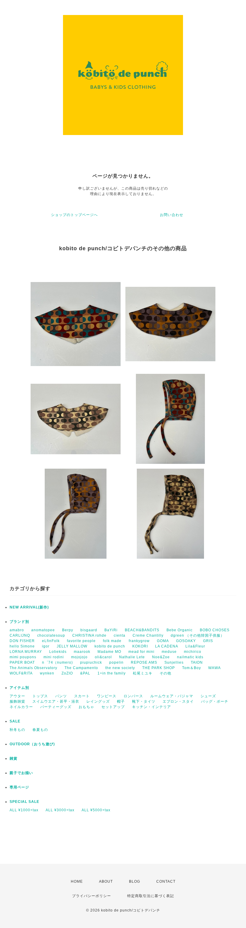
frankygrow (139, 641)
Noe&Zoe (161, 657)
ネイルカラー (21, 707)
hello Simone (22, 646)
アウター (17, 696)
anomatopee (43, 630)
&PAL (85, 673)
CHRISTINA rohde (89, 635)
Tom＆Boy (191, 668)
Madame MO (109, 652)
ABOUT (106, 881)
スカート (82, 696)
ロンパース (133, 696)
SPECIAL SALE (24, 802)
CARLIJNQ (20, 635)
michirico (192, 652)
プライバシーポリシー (91, 896)
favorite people (81, 641)
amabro (17, 630)
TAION (197, 662)
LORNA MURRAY (26, 652)
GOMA (163, 641)
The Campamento (81, 668)
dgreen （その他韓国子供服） (197, 635)
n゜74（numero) (57, 662)
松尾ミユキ (142, 673)
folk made (112, 641)
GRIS (208, 641)
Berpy (67, 630)
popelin (116, 662)
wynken (47, 673)
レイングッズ (98, 701)
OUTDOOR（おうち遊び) (32, 744)
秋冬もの (17, 730)
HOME (77, 881)
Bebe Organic (179, 630)
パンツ (61, 696)
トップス (40, 696)
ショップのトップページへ (74, 215)
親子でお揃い (21, 773)
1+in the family (112, 673)
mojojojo (79, 657)
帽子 (121, 701)
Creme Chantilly (148, 635)
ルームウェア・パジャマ (171, 696)
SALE (15, 721)
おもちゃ (86, 707)
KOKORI (140, 646)
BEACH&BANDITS (142, 630)
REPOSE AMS (144, 662)
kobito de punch (109, 646)
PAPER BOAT (22, 662)
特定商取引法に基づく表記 (150, 896)
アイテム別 (19, 688)
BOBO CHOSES (215, 630)
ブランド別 (19, 622)
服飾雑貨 (17, 701)
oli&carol (103, 657)
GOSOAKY (186, 641)
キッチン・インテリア (151, 707)
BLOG (134, 881)
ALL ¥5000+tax (96, 810)
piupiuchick (91, 662)
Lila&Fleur (195, 646)
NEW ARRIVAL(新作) (29, 607)
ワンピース (106, 696)
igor (46, 646)
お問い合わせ (171, 215)
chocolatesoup (51, 635)
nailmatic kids (190, 657)
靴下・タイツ (143, 701)
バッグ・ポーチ (214, 701)
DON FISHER (22, 641)
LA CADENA (166, 646)
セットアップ (113, 707)
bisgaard (88, 630)
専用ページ (19, 787)
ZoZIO (67, 673)
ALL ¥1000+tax (24, 810)
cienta (119, 635)
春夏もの (40, 730)
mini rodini (54, 657)
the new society (120, 668)
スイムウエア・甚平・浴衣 (55, 701)
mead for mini (141, 652)
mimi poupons (23, 657)
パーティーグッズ (55, 707)
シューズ (208, 696)
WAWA (214, 668)
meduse (169, 652)
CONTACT (166, 881)
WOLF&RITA (21, 673)
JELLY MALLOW (72, 646)
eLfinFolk (51, 641)
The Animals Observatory (33, 668)
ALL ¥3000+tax (60, 810)
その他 (165, 673)
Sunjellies (174, 662)
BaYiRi (111, 630)
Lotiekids (58, 652)
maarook (82, 652)
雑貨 (13, 758)
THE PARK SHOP (158, 668)
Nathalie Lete (132, 657)
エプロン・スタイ (178, 701)
